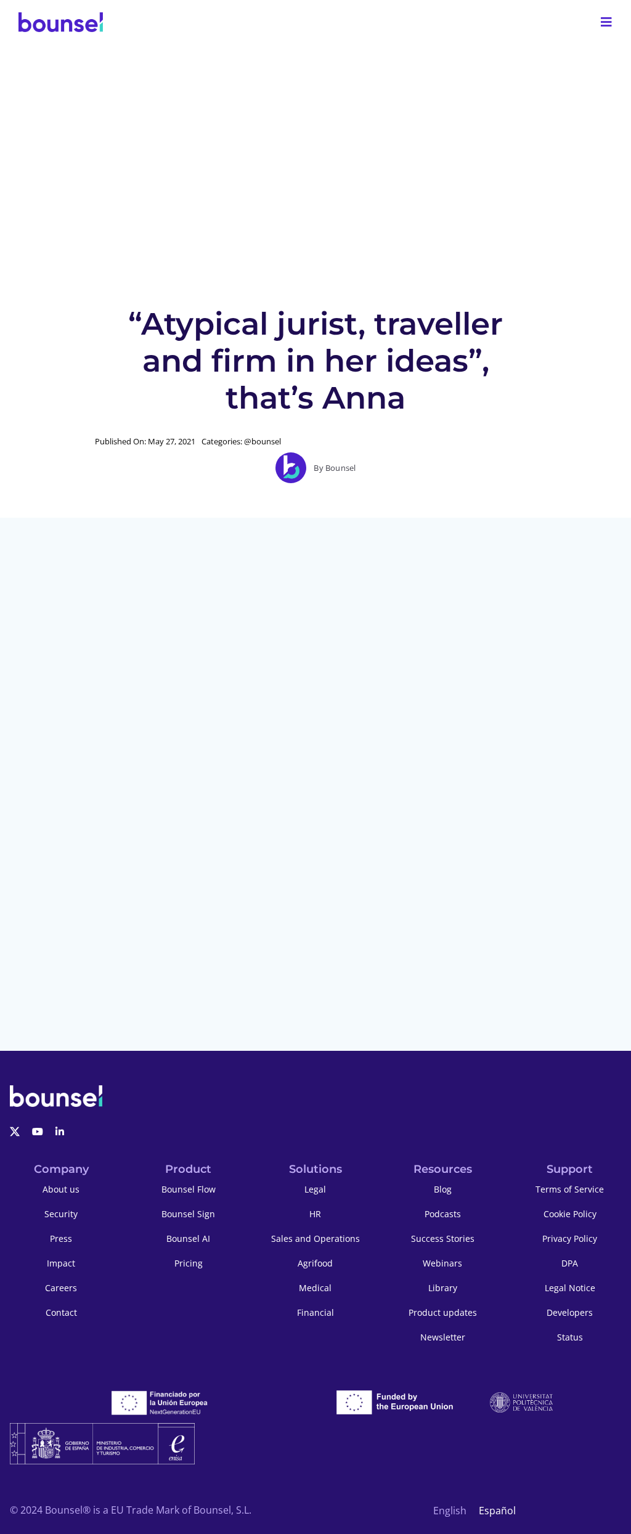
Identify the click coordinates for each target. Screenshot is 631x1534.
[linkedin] (59, 1131)
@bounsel (262, 441)
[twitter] (15, 1131)
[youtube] (37, 1131)
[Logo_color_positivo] (60, 22)
